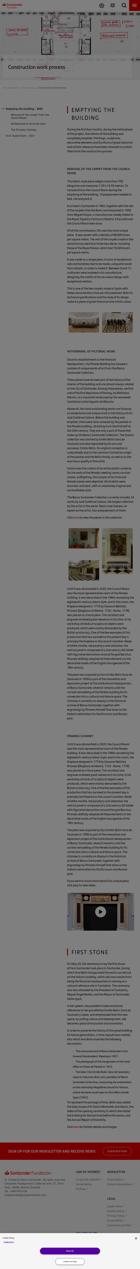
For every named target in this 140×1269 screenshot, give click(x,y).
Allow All (70, 1251)
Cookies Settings (70, 1261)
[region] (70, 1251)
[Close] (136, 1238)
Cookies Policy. (9, 1242)
